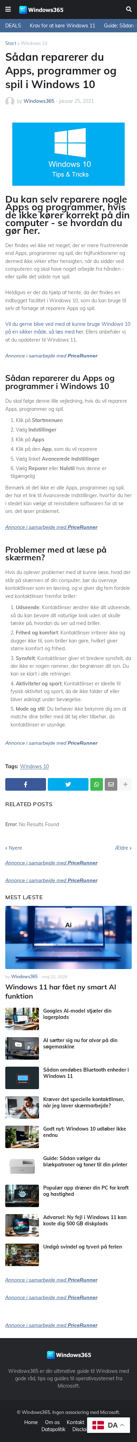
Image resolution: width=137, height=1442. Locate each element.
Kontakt (75, 1422)
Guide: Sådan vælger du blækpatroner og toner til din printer (85, 1161)
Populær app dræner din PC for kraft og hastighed (86, 1191)
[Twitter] (68, 784)
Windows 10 (34, 43)
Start (11, 43)
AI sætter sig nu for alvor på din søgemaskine (80, 1043)
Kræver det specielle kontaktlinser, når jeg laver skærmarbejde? (83, 1102)
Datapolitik (53, 1429)
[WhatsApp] (96, 784)
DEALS (13, 25)
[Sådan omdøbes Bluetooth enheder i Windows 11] (22, 1078)
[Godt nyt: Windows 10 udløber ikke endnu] (22, 1137)
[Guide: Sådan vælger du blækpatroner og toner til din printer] (22, 1166)
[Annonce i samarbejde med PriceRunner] (51, 749)
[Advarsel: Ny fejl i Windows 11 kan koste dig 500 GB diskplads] (22, 1225)
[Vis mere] (125, 784)
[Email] (111, 784)
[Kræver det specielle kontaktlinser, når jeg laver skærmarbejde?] (22, 1107)
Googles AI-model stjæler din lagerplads (77, 1014)
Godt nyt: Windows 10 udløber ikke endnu (84, 1132)
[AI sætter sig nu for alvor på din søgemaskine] (22, 1048)
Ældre (121, 847)
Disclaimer (84, 1429)
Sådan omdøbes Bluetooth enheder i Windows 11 (86, 1073)
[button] (8, 9)
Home (31, 1422)
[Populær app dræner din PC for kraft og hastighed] (22, 1196)
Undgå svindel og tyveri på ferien (82, 1247)
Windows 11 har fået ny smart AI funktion (60, 991)
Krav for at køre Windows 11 (62, 25)
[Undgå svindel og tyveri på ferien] (22, 1255)
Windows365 (36, 1412)
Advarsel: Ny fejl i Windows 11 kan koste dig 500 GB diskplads (84, 1220)
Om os (52, 1422)
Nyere (15, 847)
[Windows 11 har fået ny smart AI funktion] (68, 937)
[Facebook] (25, 784)
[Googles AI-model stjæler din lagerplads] (22, 1019)
